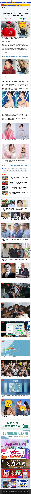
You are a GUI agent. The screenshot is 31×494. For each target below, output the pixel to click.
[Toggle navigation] (2, 1)
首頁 (2, 2)
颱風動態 (14, 2)
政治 (26, 2)
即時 (4, 2)
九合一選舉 (19, 2)
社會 (29, 2)
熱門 (23, 2)
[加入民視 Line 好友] (15, 329)
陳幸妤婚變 (8, 2)
